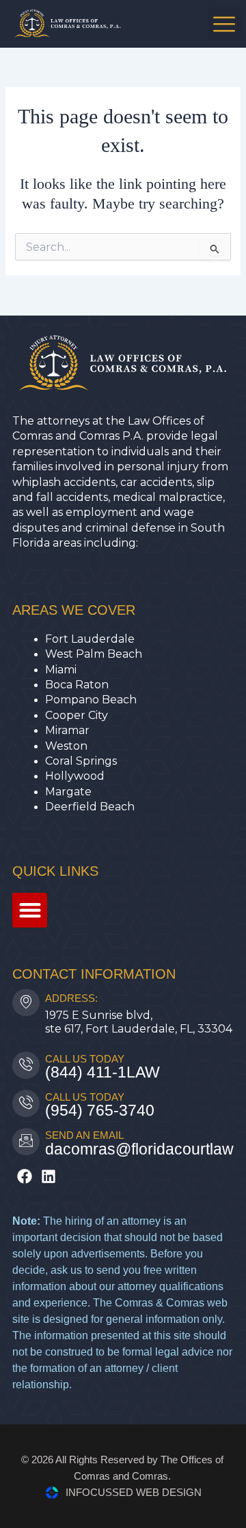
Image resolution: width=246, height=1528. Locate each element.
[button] (224, 23)
